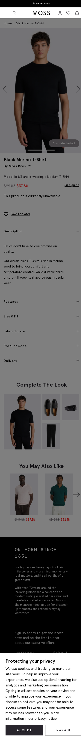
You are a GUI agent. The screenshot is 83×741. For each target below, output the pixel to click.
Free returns (41, 3)
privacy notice (46, 718)
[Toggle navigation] (6, 13)
